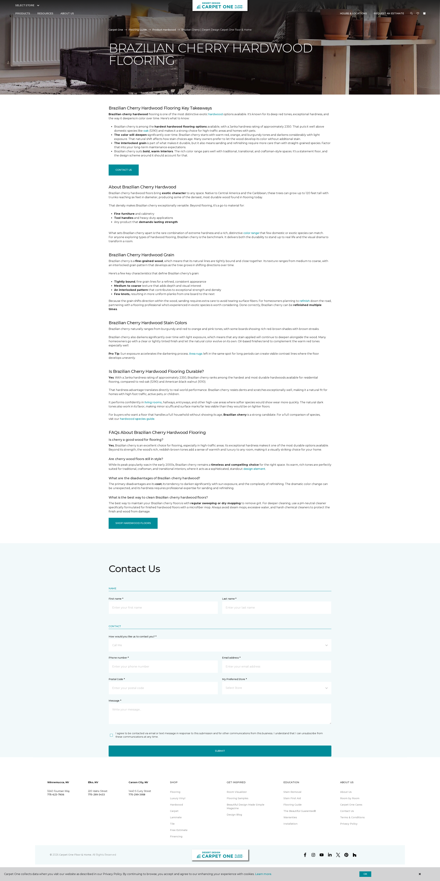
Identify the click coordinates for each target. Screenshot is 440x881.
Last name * (229, 599)
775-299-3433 (96, 794)
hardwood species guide (137, 418)
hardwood (215, 114)
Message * (115, 700)
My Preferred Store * (234, 679)
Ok (365, 873)
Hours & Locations (353, 13)
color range (251, 233)
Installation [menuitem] (290, 823)
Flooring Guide (138, 29)
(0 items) (424, 13)
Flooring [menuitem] (175, 792)
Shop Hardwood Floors (133, 523)
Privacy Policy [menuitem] (349, 823)
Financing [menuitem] (176, 836)
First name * (116, 599)
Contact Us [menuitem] (347, 811)
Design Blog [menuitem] (234, 814)
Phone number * (119, 657)
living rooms (153, 402)
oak (146, 130)
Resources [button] (45, 13)
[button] (411, 13)
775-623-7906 (55, 794)
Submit (220, 750)
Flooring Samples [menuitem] (237, 798)
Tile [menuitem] (172, 823)
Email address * (231, 657)
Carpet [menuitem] (174, 811)
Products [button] (22, 13)
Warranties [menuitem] (290, 817)
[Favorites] (418, 13)
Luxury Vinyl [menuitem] (177, 798)
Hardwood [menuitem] (176, 804)
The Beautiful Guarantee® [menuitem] (299, 811)
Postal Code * (117, 679)
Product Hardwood (164, 29)
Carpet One (116, 29)
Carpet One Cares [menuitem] (351, 804)
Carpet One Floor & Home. (75, 854)
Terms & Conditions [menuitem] (352, 817)
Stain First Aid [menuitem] (292, 798)
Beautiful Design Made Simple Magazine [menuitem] (245, 806)
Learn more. (263, 874)
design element (254, 468)
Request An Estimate (389, 13)
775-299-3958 (137, 794)
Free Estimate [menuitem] (179, 830)
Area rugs (195, 353)
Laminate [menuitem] (176, 817)
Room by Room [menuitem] (349, 798)
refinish (305, 301)
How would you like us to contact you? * (132, 636)
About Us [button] (67, 13)
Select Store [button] (24, 5)
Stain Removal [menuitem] (292, 792)
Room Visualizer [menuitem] (237, 792)
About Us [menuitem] (346, 792)
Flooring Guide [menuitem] (292, 804)
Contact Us (124, 169)
